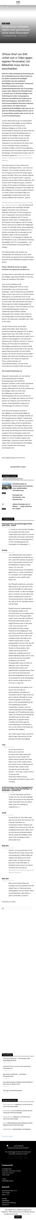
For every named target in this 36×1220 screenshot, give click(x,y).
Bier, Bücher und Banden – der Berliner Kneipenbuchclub (14, 1075)
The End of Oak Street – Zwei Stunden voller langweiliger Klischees (16, 1059)
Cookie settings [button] (25, 1214)
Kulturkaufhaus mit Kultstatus (22, 1129)
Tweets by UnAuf (7, 1136)
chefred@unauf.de (7, 1181)
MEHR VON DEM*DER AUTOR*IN (13, 479)
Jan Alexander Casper (10, 35)
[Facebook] (10, 1157)
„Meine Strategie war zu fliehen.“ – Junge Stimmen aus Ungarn (22, 506)
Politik (8, 23)
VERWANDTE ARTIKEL (9, 476)
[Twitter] (21, 1157)
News (7, 7)
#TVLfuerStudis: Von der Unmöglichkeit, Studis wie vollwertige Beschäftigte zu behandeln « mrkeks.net (17, 789)
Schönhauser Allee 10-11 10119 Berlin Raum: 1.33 (9, 1192)
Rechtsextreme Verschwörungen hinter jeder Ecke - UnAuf (17, 524)
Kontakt (4, 1198)
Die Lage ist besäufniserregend (12, 1090)
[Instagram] (15, 1157)
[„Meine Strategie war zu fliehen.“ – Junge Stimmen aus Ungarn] (7, 506)
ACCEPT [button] (18, 1217)
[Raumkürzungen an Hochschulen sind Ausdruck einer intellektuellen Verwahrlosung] (7, 486)
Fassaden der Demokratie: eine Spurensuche (18, 497)
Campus (4, 488)
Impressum (5, 1204)
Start (2, 7)
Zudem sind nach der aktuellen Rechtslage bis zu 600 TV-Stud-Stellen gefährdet (17, 158)
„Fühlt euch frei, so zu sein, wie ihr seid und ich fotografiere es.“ (17, 1067)
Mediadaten (5, 1200)
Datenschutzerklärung (9, 1202)
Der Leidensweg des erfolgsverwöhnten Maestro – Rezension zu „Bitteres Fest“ (18, 1083)
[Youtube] (26, 1157)
